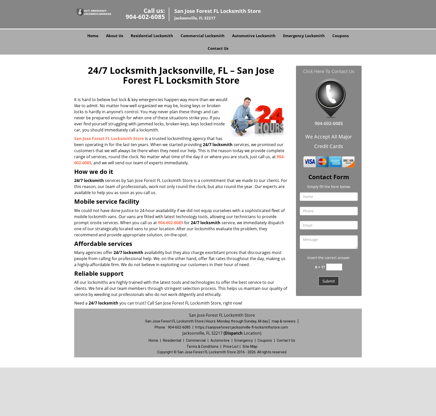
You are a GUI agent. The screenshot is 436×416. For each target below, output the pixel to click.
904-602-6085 (145, 16)
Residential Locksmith (152, 35)
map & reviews (284, 321)
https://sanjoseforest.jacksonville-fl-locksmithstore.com (241, 327)
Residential (172, 340)
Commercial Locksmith (203, 35)
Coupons (340, 35)
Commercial (196, 340)
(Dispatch (234, 333)
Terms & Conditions (202, 346)
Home (92, 35)
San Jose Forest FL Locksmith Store (109, 138)
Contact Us (218, 48)
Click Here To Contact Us (329, 71)
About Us (114, 35)
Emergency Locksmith (304, 35)
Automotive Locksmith (254, 35)
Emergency (243, 340)
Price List (230, 346)
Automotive (220, 340)
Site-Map (249, 346)
